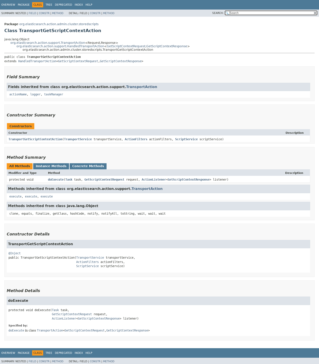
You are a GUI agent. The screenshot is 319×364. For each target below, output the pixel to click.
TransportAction (141, 87)
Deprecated (63, 4)
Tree (49, 4)
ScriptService (186, 139)
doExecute (56, 179)
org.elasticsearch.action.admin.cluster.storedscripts (59, 24)
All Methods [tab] (19, 166)
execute (15, 196)
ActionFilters (136, 139)
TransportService (78, 139)
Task (68, 179)
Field (32, 13)
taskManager (53, 94)
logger (35, 94)
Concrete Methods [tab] (88, 166)
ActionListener (154, 179)
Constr (44, 13)
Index (79, 4)
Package (24, 4)
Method (57, 13)
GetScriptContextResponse (166, 46)
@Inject (14, 253)
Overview (8, 4)
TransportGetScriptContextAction (35, 139)
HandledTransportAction (37, 61)
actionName (18, 94)
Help (89, 4)
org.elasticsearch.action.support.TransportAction (47, 42)
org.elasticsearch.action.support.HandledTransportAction (60, 46)
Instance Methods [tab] (51, 166)
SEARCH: (218, 13)
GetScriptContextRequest (126, 46)
